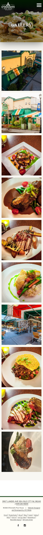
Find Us (14, 517)
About (20, 515)
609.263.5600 (22, 504)
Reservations (31, 517)
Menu (25, 515)
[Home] (8, 6)
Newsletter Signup (15, 520)
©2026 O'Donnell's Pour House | (21, 509)
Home (5, 515)
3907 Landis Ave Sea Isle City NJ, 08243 (21, 501)
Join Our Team (22, 517)
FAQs (8, 517)
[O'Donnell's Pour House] (21, 70)
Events (30, 515)
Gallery (21, 25)
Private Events (13, 515)
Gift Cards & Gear (28, 520)
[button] (39, 5)
